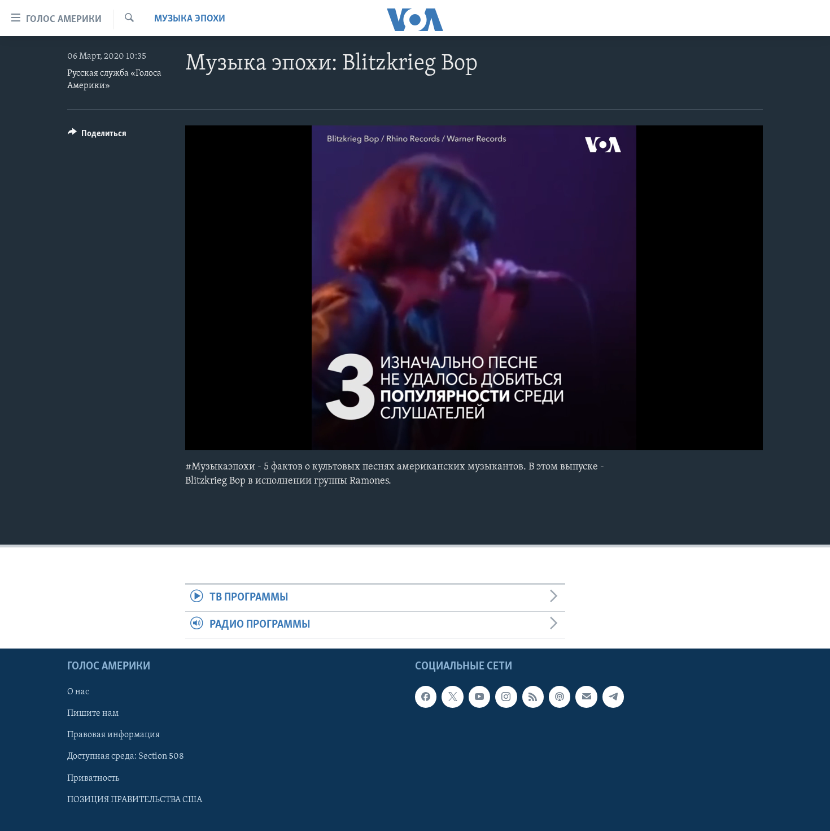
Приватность (93, 777)
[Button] (97, 136)
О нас (78, 692)
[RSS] (533, 696)
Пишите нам (93, 713)
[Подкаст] (559, 696)
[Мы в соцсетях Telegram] (613, 696)
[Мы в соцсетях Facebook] (425, 696)
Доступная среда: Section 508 (125, 756)
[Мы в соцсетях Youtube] (479, 696)
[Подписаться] (586, 696)
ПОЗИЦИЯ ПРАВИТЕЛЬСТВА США (134, 799)
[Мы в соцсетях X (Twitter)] (452, 696)
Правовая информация (113, 734)
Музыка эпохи (189, 19)
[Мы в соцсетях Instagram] (506, 696)
